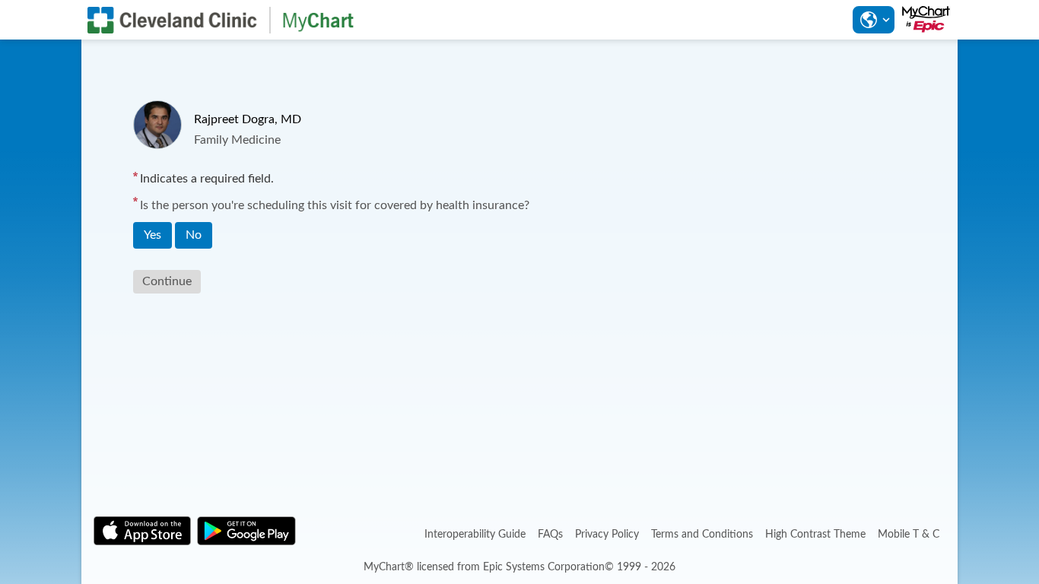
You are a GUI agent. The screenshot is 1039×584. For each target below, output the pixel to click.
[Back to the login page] (220, 19)
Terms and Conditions (702, 534)
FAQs (550, 534)
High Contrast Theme (815, 534)
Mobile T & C (908, 534)
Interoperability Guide (475, 534)
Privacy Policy (607, 534)
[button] (873, 19)
